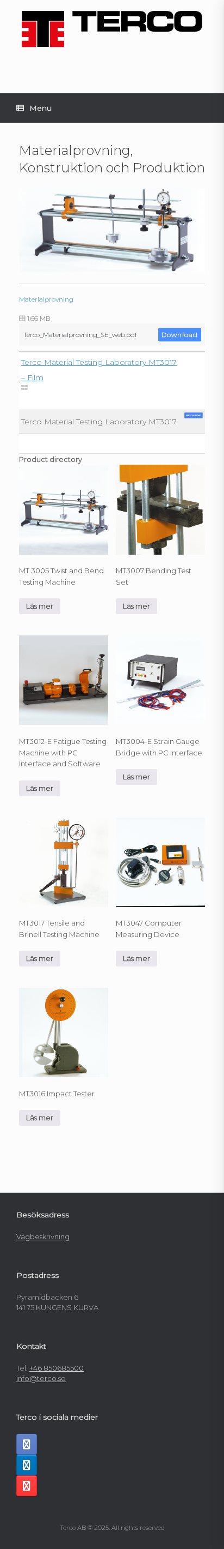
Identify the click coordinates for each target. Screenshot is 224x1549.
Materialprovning (46, 299)
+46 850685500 (56, 1368)
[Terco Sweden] (112, 29)
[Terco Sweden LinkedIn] (26, 1465)
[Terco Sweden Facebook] (26, 1444)
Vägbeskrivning (43, 1236)
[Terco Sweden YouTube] (26, 1485)
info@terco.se (41, 1378)
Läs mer (39, 606)
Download (179, 335)
